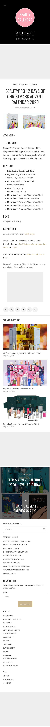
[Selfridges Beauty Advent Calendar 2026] (25, 337)
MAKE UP (7, 641)
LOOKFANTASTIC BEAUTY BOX (15, 552)
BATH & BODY (8, 648)
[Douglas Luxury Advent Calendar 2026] (25, 408)
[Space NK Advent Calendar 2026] (25, 373)
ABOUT (6, 676)
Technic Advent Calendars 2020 (25, 508)
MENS (5, 651)
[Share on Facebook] (6, 309)
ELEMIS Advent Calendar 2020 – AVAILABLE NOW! (25, 482)
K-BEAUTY (7, 623)
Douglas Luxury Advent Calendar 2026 (21, 424)
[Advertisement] (25, 62)
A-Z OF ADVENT (9, 634)
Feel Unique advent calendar (32, 244)
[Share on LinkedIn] (23, 309)
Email (5, 592)
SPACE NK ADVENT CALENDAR (15, 545)
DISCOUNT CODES (10, 666)
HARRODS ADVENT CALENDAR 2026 (17, 541)
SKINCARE (7, 644)
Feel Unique (29, 234)
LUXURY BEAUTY (10, 659)
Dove (5, 247)
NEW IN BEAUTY (9, 626)
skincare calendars (35, 254)
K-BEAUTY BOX (9, 574)
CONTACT (7, 683)
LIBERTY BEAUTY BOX (12, 556)
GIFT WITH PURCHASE (12, 619)
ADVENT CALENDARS (11, 630)
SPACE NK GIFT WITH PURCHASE (16, 566)
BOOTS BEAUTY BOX (11, 563)
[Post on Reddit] (29, 309)
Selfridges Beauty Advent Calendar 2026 (21, 353)
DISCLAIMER (8, 680)
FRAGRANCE (8, 637)
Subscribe (25, 604)
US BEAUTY (7, 662)
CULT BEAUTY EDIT (11, 548)
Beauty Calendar (28, 39)
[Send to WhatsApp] (35, 309)
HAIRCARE (7, 655)
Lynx (14, 247)
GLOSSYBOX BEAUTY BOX (13, 559)
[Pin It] (17, 309)
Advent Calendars (20, 84)
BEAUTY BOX (8, 616)
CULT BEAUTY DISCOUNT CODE (16, 570)
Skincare (33, 84)
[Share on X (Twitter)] (11, 309)
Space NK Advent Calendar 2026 (18, 388)
